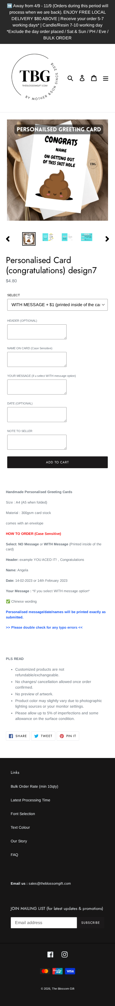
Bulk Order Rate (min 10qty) (34, 786)
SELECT (13, 295)
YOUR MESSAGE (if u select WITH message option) (41, 375)
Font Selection (23, 814)
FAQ (14, 855)
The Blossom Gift (63, 988)
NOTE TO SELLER (19, 431)
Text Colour (20, 827)
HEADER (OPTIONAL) (22, 320)
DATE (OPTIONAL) (20, 403)
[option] (29, 239)
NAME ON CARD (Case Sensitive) (29, 348)
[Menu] (106, 78)
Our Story (19, 841)
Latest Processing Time (30, 800)
